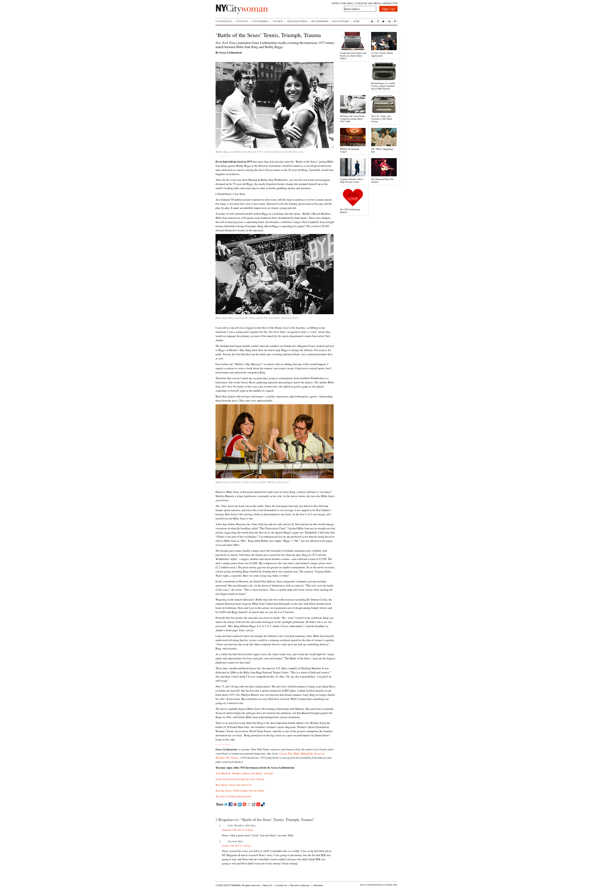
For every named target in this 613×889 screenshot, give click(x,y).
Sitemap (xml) (391, 885)
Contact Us (281, 885)
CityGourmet (260, 21)
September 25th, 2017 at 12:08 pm (237, 829)
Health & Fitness (297, 21)
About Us (267, 885)
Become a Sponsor (300, 885)
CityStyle (242, 21)
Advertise (318, 885)
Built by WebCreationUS (371, 885)
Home (356, 21)
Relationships (319, 21)
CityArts (277, 21)
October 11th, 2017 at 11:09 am (236, 845)
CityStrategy (224, 21)
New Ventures (340, 21)
